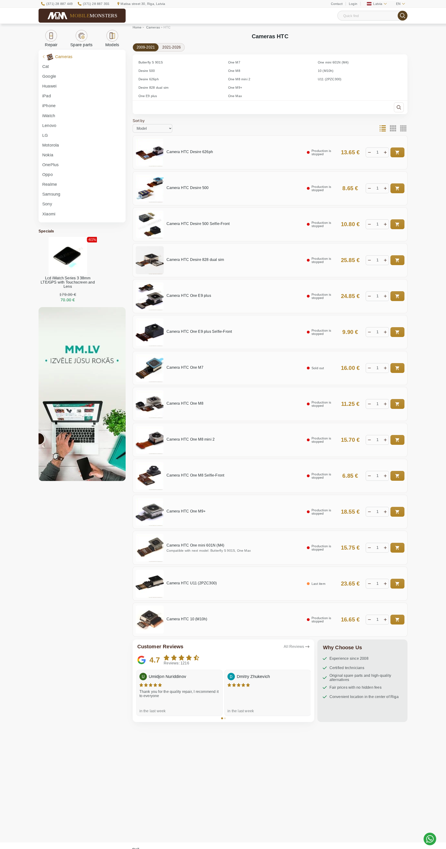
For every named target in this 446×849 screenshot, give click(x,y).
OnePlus (50, 164)
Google (49, 76)
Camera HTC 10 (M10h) (186, 619)
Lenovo (49, 125)
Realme (49, 184)
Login (353, 4)
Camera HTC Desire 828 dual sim (195, 260)
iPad (46, 96)
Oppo (47, 174)
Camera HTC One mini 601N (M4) (195, 545)
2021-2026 (171, 47)
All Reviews (294, 647)
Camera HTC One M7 (184, 367)
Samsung (51, 194)
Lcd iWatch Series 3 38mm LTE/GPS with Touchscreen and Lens (68, 282)
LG (45, 135)
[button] (222, 718)
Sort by (139, 121)
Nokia (47, 155)
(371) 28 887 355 (96, 4)
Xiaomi (48, 214)
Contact (337, 4)
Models (112, 44)
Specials (46, 231)
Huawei (49, 86)
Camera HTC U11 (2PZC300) (191, 583)
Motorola (50, 145)
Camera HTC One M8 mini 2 (190, 439)
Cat (45, 66)
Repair (51, 44)
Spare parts (81, 44)
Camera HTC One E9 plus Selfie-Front (199, 331)
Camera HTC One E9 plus (188, 296)
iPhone (49, 105)
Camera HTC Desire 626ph (189, 152)
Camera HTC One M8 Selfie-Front (195, 475)
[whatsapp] (430, 839)
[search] (402, 16)
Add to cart (397, 152)
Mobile (93, 15)
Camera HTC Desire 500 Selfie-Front (198, 224)
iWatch (48, 115)
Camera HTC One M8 (184, 403)
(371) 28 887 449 (59, 4)
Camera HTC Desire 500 (187, 188)
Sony (47, 204)
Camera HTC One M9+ (186, 511)
